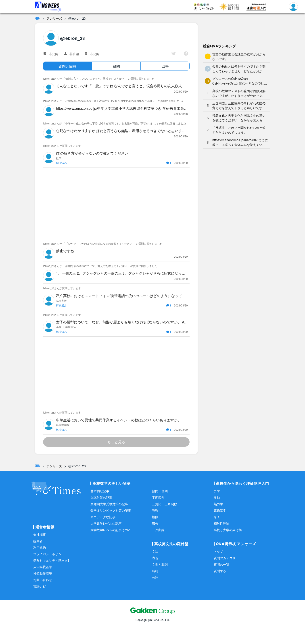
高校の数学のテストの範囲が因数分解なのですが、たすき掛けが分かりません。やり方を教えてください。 (238, 93)
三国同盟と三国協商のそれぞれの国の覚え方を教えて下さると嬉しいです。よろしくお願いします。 (238, 105)
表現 (155, 558)
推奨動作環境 (42, 573)
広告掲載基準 (42, 567)
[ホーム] (37, 18)
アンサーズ (54, 18)
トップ (218, 551)
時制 (155, 571)
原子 (217, 517)
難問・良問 (160, 491)
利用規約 (39, 547)
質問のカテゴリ (225, 558)
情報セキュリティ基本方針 (52, 560)
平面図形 (158, 497)
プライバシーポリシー (49, 554)
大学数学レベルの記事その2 (110, 530)
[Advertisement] (116, 203)
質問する (220, 571)
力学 (217, 491)
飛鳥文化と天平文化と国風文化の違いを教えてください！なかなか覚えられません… (238, 117)
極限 (155, 517)
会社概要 (39, 534)
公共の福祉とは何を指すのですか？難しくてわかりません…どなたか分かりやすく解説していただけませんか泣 (238, 68)
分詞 (155, 577)
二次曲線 (158, 530)
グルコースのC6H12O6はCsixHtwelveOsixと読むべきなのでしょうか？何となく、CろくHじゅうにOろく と (239, 81)
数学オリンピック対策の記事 (110, 510)
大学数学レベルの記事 (106, 523)
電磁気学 (220, 510)
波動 (217, 497)
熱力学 (218, 504)
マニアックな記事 (102, 517)
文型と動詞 (160, 564)
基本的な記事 (99, 491)
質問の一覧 (221, 564)
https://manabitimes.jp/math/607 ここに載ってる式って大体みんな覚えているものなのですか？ (240, 142)
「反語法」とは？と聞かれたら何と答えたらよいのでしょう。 (238, 129)
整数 (155, 510)
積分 (155, 523)
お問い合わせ (42, 579)
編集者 (38, 541)
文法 (155, 551)
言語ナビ (39, 586)
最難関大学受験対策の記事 (109, 504)
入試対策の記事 (101, 497)
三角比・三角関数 (164, 504)
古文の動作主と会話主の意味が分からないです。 (238, 56)
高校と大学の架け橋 (228, 530)
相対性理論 (221, 523)
